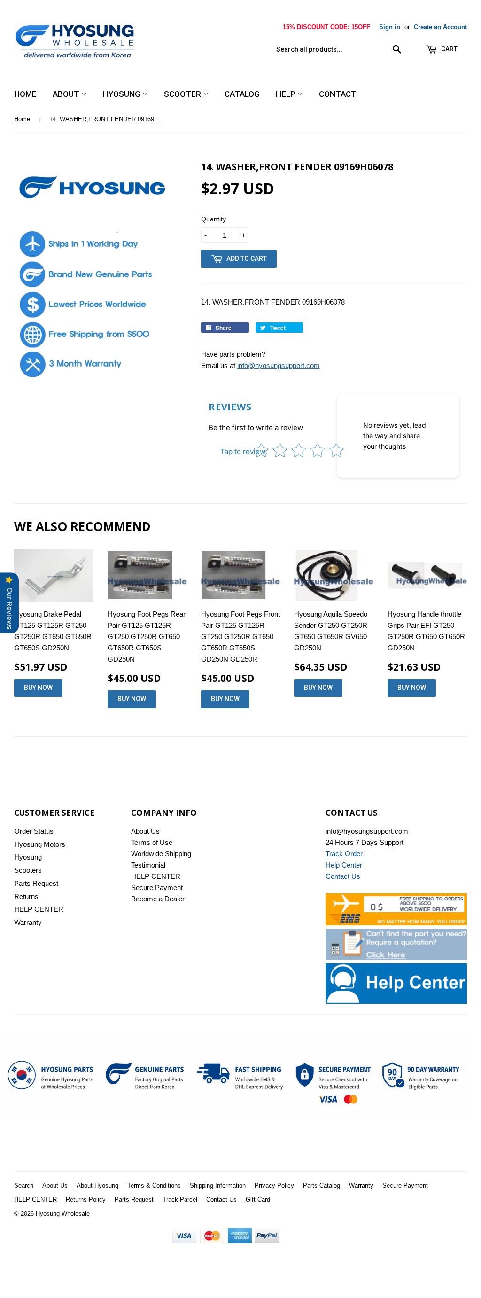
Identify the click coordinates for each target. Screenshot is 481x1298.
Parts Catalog (321, 1185)
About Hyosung (97, 1185)
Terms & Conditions (154, 1185)
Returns (26, 896)
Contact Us (221, 1199)
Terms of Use (151, 842)
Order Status (34, 831)
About (67, 94)
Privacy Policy (274, 1185)
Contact (338, 94)
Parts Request (36, 883)
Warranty (28, 922)
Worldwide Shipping (161, 854)
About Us (145, 831)
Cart (449, 49)
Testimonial (148, 865)
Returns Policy (86, 1199)
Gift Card (258, 1199)
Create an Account (440, 27)
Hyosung (122, 94)
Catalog (242, 94)
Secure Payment (157, 887)
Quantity (213, 219)
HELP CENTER (38, 909)
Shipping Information (218, 1185)
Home (25, 94)
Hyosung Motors (39, 844)
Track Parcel (180, 1199)
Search (23, 1185)
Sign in (389, 27)
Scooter (183, 94)
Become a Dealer (158, 899)
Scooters (28, 870)
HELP (286, 94)
